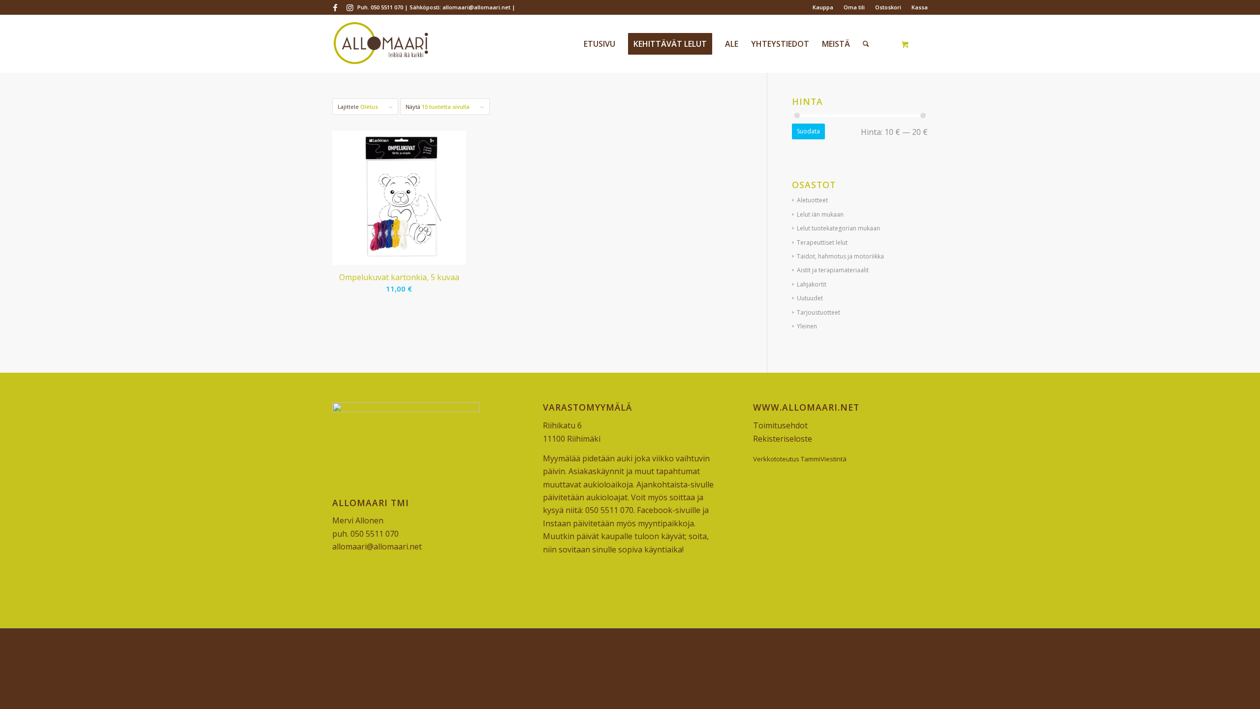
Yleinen (807, 326)
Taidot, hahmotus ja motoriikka (840, 256)
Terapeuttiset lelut (822, 242)
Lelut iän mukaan (820, 214)
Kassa (920, 7)
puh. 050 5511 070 (365, 533)
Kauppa (823, 7)
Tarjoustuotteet (818, 312)
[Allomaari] (380, 44)
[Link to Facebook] (335, 7)
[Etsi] (866, 44)
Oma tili (854, 7)
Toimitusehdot (780, 425)
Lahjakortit (811, 284)
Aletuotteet (812, 200)
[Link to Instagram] (350, 7)
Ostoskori (888, 7)
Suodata (808, 131)
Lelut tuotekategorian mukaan (838, 228)
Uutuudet (810, 298)
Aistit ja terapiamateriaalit (833, 270)
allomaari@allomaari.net (377, 546)
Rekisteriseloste (782, 438)
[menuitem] (823, 7)
